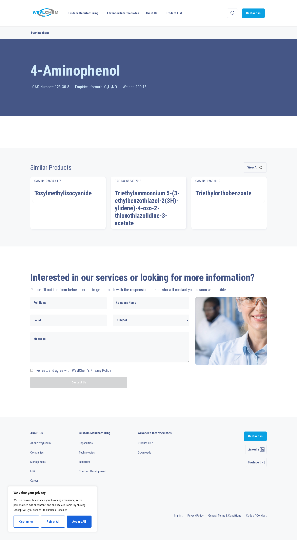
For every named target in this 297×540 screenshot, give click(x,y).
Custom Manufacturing (83, 13)
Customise (26, 521)
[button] (32, 201)
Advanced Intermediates (123, 13)
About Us (151, 13)
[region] (52, 509)
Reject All (53, 521)
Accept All (79, 521)
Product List (174, 13)
